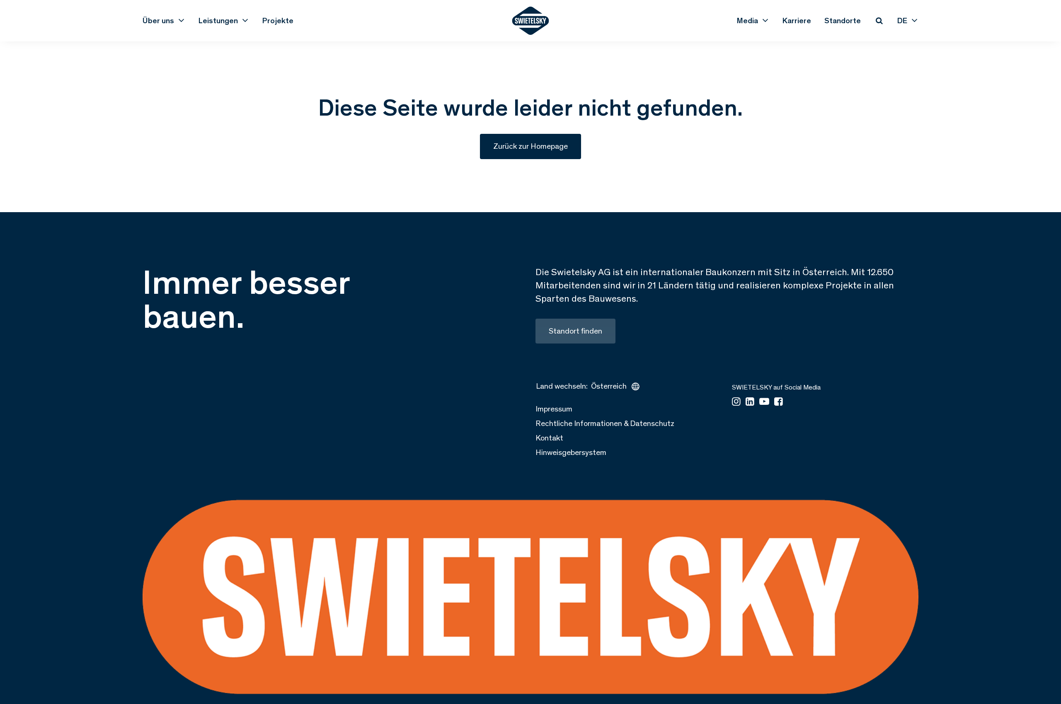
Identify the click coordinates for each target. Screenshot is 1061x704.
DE (902, 20)
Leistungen (218, 20)
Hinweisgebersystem (570, 452)
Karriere (796, 20)
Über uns (158, 20)
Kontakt (549, 438)
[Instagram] (736, 402)
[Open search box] (879, 21)
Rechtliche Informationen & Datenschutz (604, 423)
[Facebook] (778, 402)
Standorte (842, 20)
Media (747, 20)
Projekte (277, 20)
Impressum (553, 409)
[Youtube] (764, 402)
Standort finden (575, 331)
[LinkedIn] (750, 402)
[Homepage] (530, 21)
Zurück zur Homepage (530, 146)
